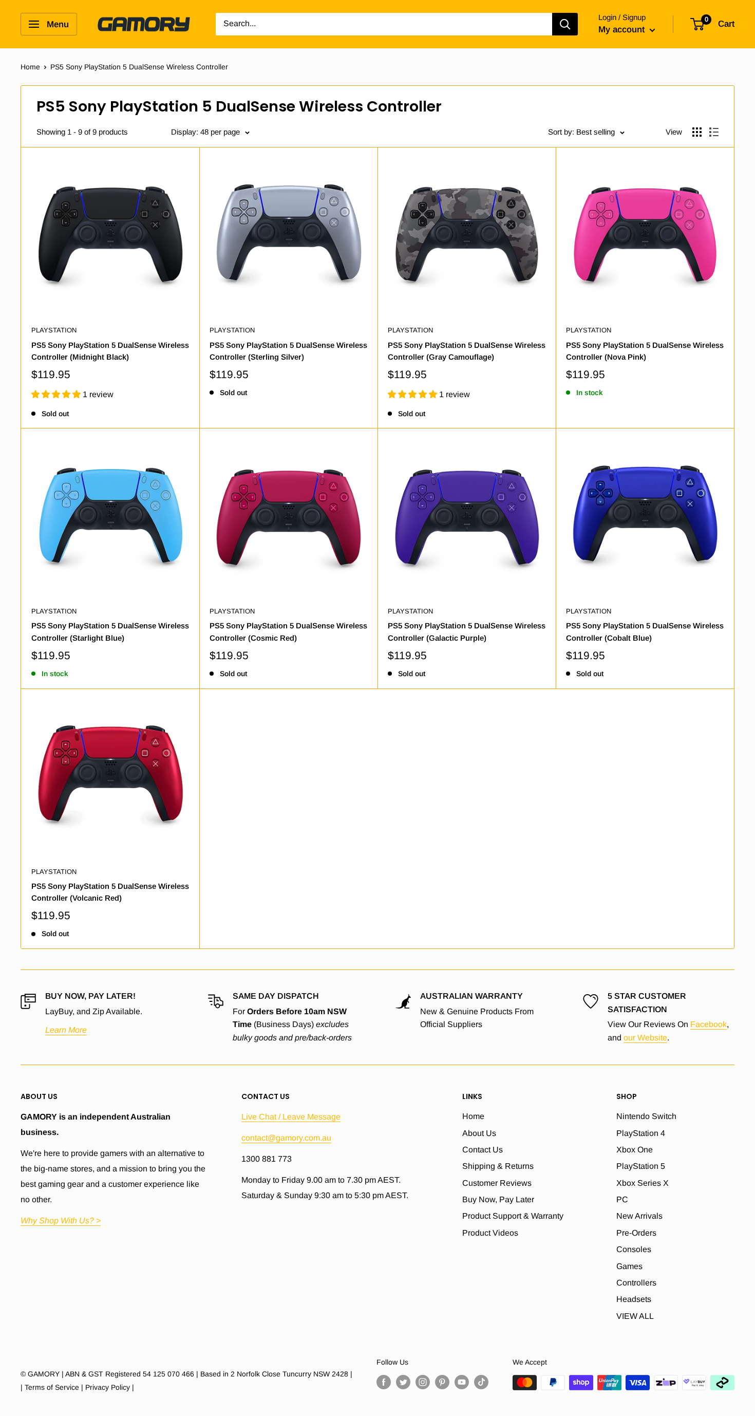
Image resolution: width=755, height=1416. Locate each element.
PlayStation (54, 330)
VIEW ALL (635, 1316)
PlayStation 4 (640, 1133)
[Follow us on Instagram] (423, 1382)
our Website (645, 1037)
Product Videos (490, 1232)
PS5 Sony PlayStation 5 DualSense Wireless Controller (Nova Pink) (645, 351)
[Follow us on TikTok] (481, 1382)
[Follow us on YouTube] (462, 1382)
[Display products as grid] (697, 132)
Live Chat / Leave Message (291, 1116)
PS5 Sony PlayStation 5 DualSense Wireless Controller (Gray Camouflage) (466, 351)
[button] (57, 394)
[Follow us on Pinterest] (442, 1382)
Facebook (708, 1024)
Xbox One (634, 1149)
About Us (479, 1133)
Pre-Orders (636, 1232)
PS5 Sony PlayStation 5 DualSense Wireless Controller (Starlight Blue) (110, 631)
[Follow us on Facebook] (383, 1382)
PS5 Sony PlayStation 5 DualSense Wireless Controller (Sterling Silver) (288, 351)
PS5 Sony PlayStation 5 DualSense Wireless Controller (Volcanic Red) (110, 892)
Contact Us (482, 1149)
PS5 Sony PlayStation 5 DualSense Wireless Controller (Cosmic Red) (288, 631)
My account (622, 29)
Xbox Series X (642, 1183)
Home (30, 67)
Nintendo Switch (646, 1116)
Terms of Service (52, 1387)
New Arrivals (639, 1216)
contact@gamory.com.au (286, 1137)
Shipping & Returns (498, 1166)
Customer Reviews (497, 1183)
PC (622, 1199)
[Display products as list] (714, 132)
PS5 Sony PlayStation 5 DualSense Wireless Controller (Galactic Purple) (466, 631)
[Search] (565, 24)
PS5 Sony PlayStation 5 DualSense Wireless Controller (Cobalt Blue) (645, 631)
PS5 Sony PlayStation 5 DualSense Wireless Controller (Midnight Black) (110, 351)
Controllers (636, 1282)
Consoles (633, 1249)
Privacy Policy (107, 1387)
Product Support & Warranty (512, 1216)
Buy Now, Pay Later (498, 1199)
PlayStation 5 (640, 1166)
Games (629, 1266)
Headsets (633, 1299)
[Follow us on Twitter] (403, 1382)
